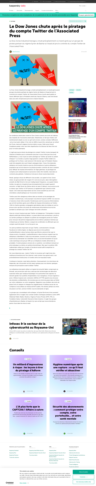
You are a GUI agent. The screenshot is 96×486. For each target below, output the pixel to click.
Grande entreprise (74, 446)
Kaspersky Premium (13, 455)
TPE (30, 446)
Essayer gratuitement (86, 15)
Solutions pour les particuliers (17, 446)
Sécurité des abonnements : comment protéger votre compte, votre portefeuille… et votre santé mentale (68, 412)
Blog (57, 10)
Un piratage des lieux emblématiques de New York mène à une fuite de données (77, 137)
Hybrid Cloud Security (74, 459)
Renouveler (19, 10)
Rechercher (85, 21)
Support (37, 10)
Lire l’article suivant (15, 319)
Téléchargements (29, 10)
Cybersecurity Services (74, 452)
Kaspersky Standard (13, 450)
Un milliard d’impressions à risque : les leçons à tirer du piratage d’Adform (28, 367)
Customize (82, 476)
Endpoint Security (73, 457)
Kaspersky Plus (12, 452)
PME (50, 446)
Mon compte (82, 5)
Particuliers (36, 1)
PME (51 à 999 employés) (60, 1)
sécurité (78, 90)
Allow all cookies (83, 472)
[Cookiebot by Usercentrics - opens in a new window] (9, 483)
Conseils (28, 359)
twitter (71, 92)
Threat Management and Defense (77, 455)
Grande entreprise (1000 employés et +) (77, 1)
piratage (13, 21)
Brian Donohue (16, 51)
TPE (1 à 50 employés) (46, 1)
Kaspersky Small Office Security (36, 450)
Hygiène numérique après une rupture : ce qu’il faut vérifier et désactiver (68, 367)
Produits (11, 10)
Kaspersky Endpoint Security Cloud (37, 452)
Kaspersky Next (52, 450)
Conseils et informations (47, 10)
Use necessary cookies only (83, 481)
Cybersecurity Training (74, 462)
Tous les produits (33, 455)
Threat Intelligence (73, 464)
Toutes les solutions (14, 457)
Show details (23, 483)
